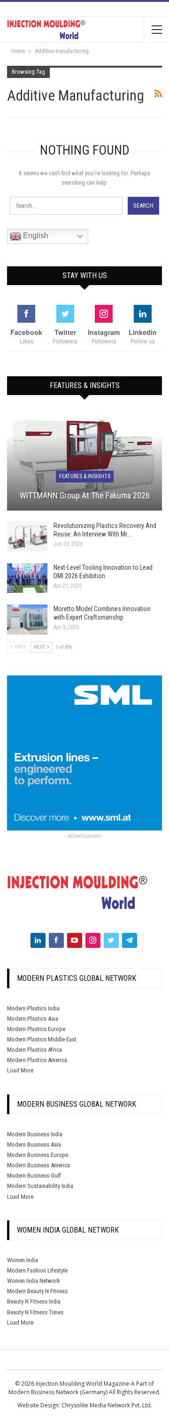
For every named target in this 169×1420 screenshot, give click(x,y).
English (34, 236)
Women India (22, 1260)
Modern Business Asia (34, 1144)
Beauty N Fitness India (34, 1301)
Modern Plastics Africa (34, 1049)
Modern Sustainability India (40, 1185)
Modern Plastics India (33, 1008)
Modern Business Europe (37, 1154)
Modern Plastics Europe (36, 1028)
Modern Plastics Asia (32, 1018)
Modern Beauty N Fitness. (38, 1291)
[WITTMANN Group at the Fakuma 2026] (84, 461)
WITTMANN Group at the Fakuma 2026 (85, 495)
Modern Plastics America (37, 1059)
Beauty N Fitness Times (35, 1312)
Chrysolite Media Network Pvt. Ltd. (106, 1405)
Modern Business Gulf (34, 1175)
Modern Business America (38, 1165)
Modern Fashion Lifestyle (37, 1270)
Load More (20, 1070)
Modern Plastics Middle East (42, 1039)
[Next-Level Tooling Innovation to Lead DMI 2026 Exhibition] (27, 578)
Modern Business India (34, 1134)
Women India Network (33, 1280)
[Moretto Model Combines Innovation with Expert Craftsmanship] (27, 620)
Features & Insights (84, 476)
